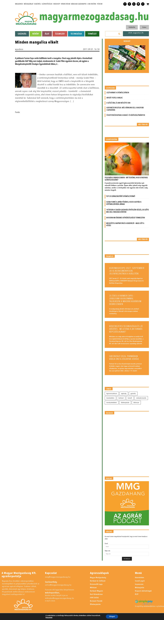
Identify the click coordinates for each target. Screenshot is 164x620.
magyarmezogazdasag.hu (94, 16)
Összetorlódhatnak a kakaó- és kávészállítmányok (125, 115)
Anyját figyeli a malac (114, 98)
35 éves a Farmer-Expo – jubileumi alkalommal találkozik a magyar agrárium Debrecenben (125, 300)
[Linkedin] (134, 4)
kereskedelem (110, 398)
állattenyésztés (125, 403)
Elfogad (112, 616)
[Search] (119, 33)
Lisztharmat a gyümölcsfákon (117, 92)
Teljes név (107, 551)
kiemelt (130, 398)
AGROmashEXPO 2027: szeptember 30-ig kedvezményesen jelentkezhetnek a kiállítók (126, 270)
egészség (123, 393)
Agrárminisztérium (111, 393)
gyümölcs (133, 393)
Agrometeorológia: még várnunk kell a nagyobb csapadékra (125, 108)
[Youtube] (138, 4)
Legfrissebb (110, 88)
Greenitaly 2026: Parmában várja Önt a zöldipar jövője (124, 358)
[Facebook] (125, 4)
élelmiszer (136, 403)
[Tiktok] (142, 4)
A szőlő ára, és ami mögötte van (118, 103)
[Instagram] (129, 4)
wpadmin (19, 49)
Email (106, 543)
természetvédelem (111, 403)
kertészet (121, 398)
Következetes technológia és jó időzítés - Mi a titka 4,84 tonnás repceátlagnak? (126, 329)
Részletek (49, 618)
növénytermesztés (141, 398)
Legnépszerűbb (111, 139)
